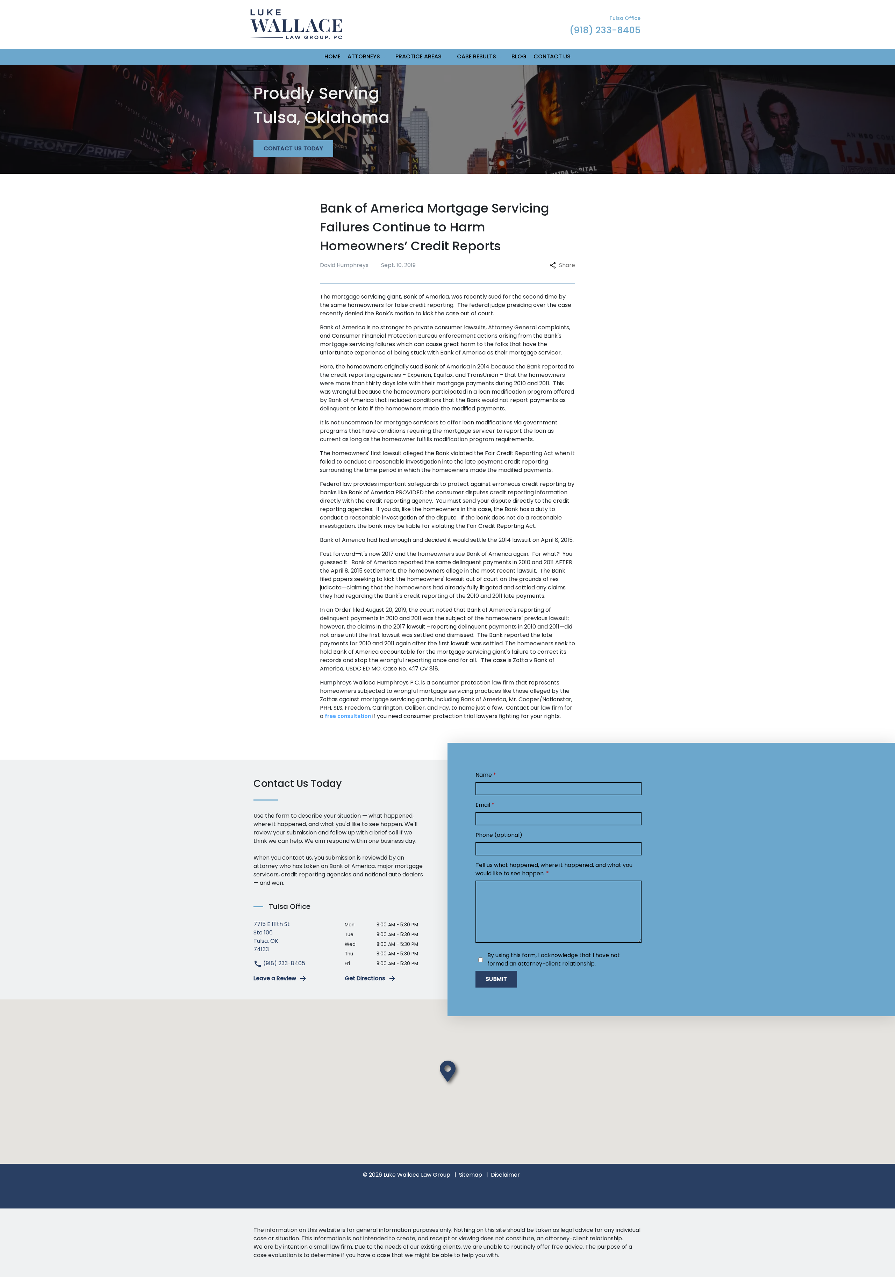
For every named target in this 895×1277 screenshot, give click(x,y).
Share (567, 265)
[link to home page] (296, 24)
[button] (384, 56)
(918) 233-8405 (283, 963)
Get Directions (365, 978)
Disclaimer (505, 1175)
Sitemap (470, 1175)
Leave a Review (274, 978)
